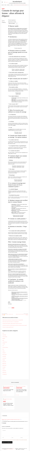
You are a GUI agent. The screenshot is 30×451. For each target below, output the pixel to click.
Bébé (3, 340)
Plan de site (22, 449)
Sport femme (4, 370)
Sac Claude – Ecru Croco (18, 133)
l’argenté (14, 125)
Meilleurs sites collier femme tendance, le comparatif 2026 (10, 321)
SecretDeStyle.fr (17, 1)
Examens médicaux (5, 347)
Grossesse (3, 352)
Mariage (4, 401)
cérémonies (18, 43)
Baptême (3, 338)
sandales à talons (14, 255)
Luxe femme (4, 356)
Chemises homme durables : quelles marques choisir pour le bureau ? (12, 323)
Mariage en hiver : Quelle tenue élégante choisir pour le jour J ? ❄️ (11, 419)
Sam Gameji (3, 20)
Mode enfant (4, 361)
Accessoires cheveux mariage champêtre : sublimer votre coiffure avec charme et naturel (8, 404)
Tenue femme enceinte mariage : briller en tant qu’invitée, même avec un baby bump (21, 390)
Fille (3, 349)
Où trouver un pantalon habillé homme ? (19, 300)
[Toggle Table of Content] (16, 23)
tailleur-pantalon (23, 260)
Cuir (3, 345)
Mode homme (4, 365)
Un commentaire (4, 22)
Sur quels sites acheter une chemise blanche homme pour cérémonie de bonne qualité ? (14, 325)
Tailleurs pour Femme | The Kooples (18, 216)
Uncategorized (4, 374)
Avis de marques (4, 336)
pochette (10, 129)
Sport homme (4, 372)
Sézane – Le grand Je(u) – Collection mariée (18, 70)
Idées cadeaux (4, 354)
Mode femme (4, 363)
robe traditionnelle (22, 40)
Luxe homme (4, 358)
